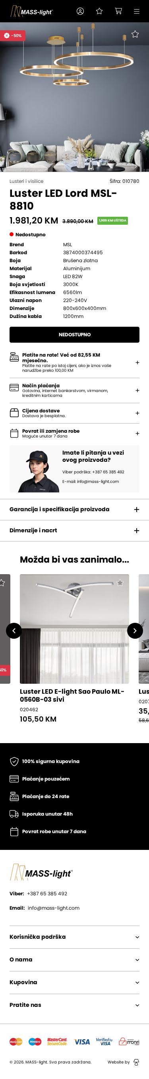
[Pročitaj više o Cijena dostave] (137, 413)
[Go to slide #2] (32, 157)
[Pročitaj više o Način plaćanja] (137, 363)
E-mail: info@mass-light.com (90, 482)
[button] (80, 11)
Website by (119, 1062)
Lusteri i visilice (26, 181)
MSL (67, 244)
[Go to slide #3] (50, 157)
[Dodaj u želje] (119, 583)
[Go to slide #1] (14, 157)
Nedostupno (75, 334)
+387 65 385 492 (38, 893)
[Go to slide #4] (68, 157)
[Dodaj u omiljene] (129, 39)
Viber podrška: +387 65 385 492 (93, 472)
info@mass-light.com (44, 908)
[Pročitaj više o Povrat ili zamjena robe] (137, 434)
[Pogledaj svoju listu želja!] (99, 11)
